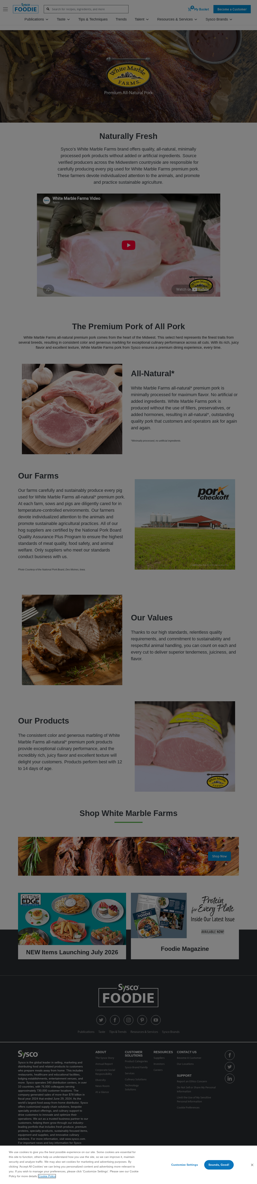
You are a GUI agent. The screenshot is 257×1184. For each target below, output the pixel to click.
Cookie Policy (47, 1176)
